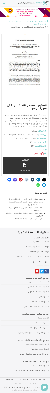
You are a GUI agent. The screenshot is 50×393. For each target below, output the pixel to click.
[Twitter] (42, 271)
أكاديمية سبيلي (43, 318)
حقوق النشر (9, 379)
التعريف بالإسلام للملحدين (38, 287)
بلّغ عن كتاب (39, 154)
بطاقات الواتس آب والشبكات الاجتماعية (33, 257)
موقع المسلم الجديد (41, 323)
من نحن (18, 379)
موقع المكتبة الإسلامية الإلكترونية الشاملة (32, 371)
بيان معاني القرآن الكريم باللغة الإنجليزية (27, 219)
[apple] (46, 262)
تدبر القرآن (19, 139)
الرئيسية (42, 379)
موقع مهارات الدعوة (41, 366)
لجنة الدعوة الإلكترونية (40, 242)
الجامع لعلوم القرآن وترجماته (37, 344)
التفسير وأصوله (30, 139)
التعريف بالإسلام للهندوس (38, 292)
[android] (40, 262)
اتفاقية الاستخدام (30, 384)
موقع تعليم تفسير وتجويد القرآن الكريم (33, 333)
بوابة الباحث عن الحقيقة (39, 252)
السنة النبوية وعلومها (40, 349)
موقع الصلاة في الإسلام (39, 328)
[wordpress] (34, 262)
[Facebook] (46, 271)
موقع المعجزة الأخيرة (40, 302)
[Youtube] (37, 271)
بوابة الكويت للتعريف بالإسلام (37, 247)
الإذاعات (25, 379)
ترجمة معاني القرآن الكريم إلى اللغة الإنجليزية (26, 199)
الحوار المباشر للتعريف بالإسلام (36, 307)
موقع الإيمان (44, 297)
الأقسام (34, 379)
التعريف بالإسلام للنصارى (39, 282)
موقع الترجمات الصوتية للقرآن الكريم (34, 354)
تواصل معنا (18, 384)
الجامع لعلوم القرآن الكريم (18, 388)
